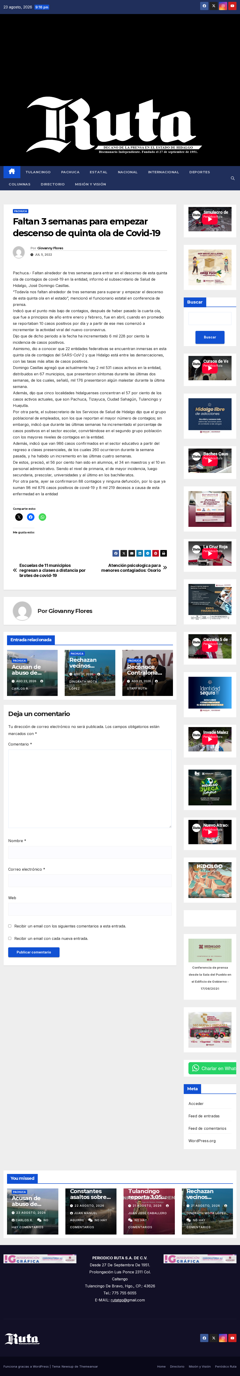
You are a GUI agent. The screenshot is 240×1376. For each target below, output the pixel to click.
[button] (233, 178)
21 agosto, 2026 (148, 1205)
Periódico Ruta (225, 1366)
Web (12, 897)
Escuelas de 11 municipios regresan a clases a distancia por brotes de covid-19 (52, 570)
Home (161, 1366)
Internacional (163, 172)
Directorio (53, 184)
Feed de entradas (204, 1116)
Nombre (17, 840)
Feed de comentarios (207, 1128)
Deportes (199, 172)
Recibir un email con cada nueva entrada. (51, 938)
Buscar (195, 302)
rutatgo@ (119, 1300)
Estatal (99, 172)
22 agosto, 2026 (89, 1205)
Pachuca (70, 172)
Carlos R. (25, 1220)
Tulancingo (38, 172)
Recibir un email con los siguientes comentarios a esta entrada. (70, 926)
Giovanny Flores (50, 248)
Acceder (196, 1103)
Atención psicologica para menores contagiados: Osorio (131, 568)
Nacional (128, 172)
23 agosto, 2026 (31, 1212)
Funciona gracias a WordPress (27, 1366)
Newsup (68, 1366)
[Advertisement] (120, 55)
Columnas (19, 184)
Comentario (20, 744)
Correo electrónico (26, 869)
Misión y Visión (90, 184)
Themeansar (88, 1366)
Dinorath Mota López (83, 685)
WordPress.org (202, 1140)
